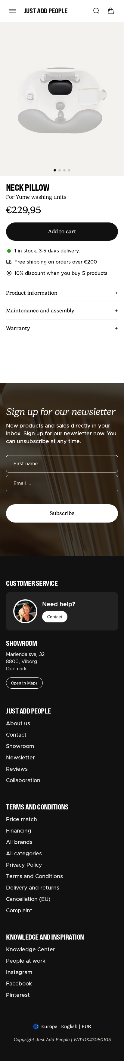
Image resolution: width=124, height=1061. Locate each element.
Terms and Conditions (34, 876)
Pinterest (18, 995)
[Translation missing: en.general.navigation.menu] (12, 10)
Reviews (17, 769)
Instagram (19, 972)
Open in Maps (24, 683)
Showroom (20, 746)
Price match (21, 819)
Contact (54, 616)
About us (18, 723)
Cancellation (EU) (28, 899)
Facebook (19, 984)
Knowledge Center (30, 949)
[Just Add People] (45, 11)
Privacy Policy (24, 865)
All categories (24, 854)
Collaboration (23, 780)
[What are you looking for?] (96, 11)
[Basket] (111, 11)
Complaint (19, 910)
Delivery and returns (32, 888)
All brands (19, 842)
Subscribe (62, 513)
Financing (18, 831)
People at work (25, 961)
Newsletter (20, 758)
